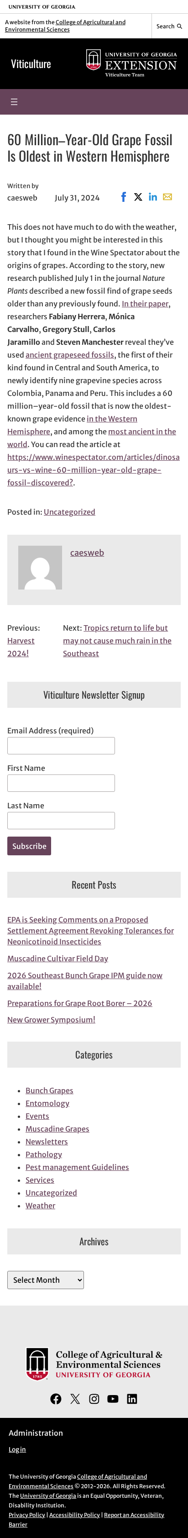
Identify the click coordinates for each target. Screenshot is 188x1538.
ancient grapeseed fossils (70, 354)
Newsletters (47, 1141)
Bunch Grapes (49, 1090)
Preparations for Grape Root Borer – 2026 (79, 1003)
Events (37, 1116)
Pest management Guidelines (77, 1167)
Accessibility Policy (74, 1515)
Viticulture (31, 63)
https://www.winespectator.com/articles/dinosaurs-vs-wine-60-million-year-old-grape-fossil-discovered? (93, 470)
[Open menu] (14, 101)
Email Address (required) (50, 730)
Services (40, 1180)
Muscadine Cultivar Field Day (57, 958)
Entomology (47, 1103)
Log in (17, 1450)
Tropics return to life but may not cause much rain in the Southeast (117, 640)
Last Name (25, 805)
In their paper (145, 303)
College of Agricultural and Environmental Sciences (65, 26)
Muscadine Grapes (57, 1128)
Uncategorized (69, 511)
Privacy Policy (27, 1515)
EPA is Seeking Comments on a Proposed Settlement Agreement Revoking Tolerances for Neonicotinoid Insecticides (90, 930)
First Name (26, 768)
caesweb (87, 553)
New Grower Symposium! (51, 1019)
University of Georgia (48, 1495)
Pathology (44, 1154)
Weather (40, 1205)
